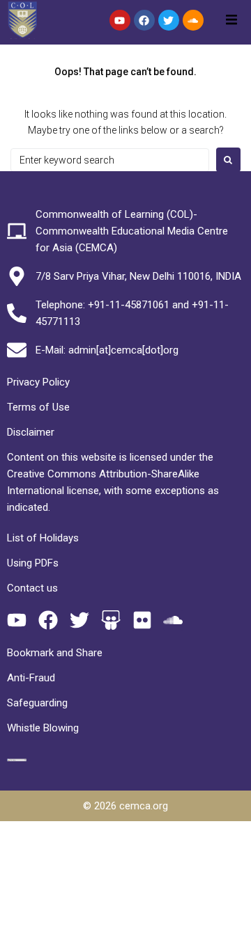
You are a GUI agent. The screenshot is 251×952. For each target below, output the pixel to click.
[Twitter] (168, 20)
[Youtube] (119, 20)
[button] (231, 19)
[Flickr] (142, 620)
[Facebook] (144, 20)
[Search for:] (109, 160)
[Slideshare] (110, 620)
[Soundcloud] (193, 20)
